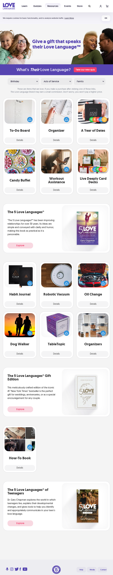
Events (67, 6)
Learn (24, 6)
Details (19, 140)
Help (81, 570)
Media (92, 570)
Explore (20, 245)
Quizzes (37, 6)
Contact (103, 570)
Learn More (69, 18)
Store (80, 6)
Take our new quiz (85, 69)
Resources (52, 6)
